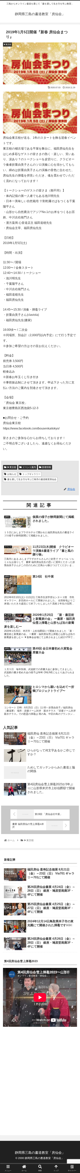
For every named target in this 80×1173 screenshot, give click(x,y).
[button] (72, 643)
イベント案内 (29, 467)
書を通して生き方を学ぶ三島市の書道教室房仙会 (31, 479)
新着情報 (46, 467)
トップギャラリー (31, 474)
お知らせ (11, 474)
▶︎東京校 (11, 467)
